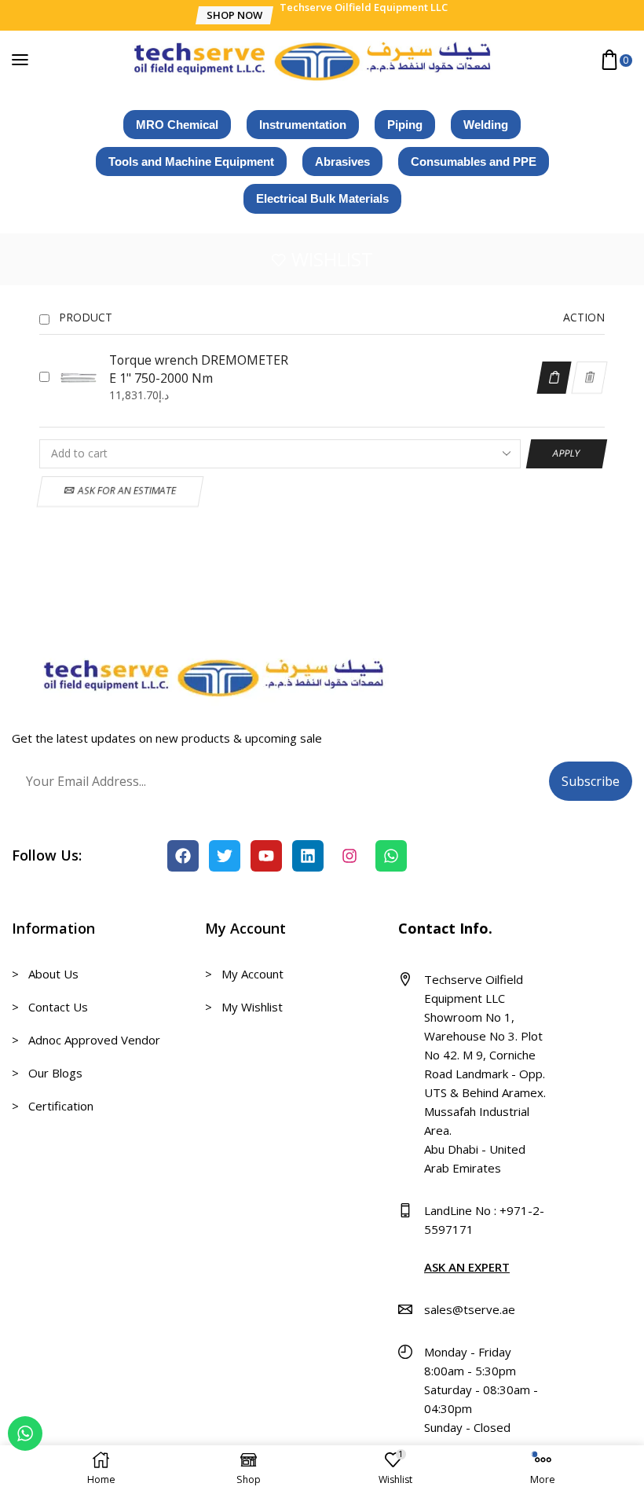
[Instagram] (349, 856)
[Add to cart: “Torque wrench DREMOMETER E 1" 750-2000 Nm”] (553, 378)
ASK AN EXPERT (467, 1267)
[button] (234, 15)
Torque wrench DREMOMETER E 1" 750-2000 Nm (198, 369)
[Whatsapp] (391, 856)
